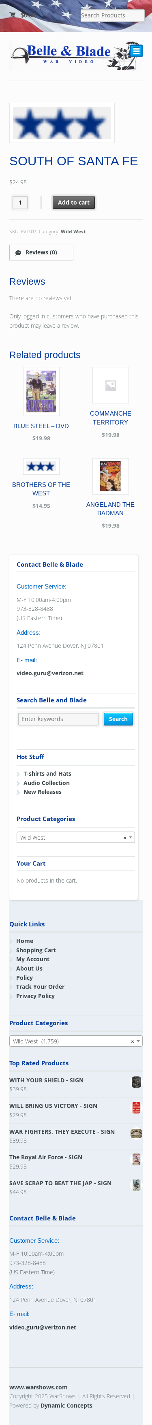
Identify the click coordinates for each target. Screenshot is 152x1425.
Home (24, 941)
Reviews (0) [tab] (40, 252)
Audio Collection (47, 783)
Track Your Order (40, 986)
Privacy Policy (35, 996)
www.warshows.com (38, 1387)
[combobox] (76, 837)
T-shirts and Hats (47, 773)
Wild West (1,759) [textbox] (74, 1041)
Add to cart (74, 202)
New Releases (43, 792)
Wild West (73, 231)
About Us (29, 968)
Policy (24, 977)
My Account (32, 959)
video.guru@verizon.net (50, 673)
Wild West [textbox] (73, 837)
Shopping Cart (36, 950)
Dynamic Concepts (66, 1405)
